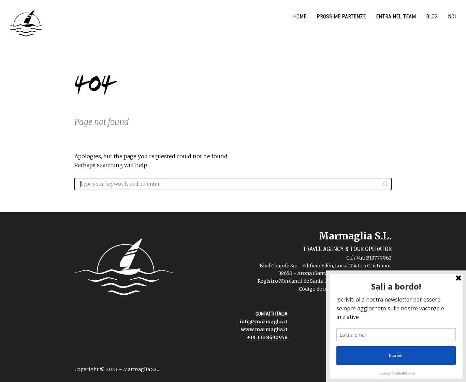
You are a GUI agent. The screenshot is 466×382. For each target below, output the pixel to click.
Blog (432, 16)
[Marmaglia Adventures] (26, 24)
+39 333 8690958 (267, 337)
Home (299, 16)
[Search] (385, 184)
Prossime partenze (341, 16)
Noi (452, 16)
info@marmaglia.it (264, 322)
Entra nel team (396, 16)
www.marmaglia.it (264, 329)
